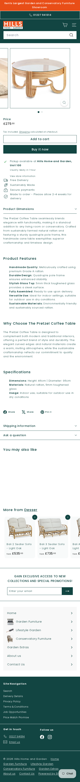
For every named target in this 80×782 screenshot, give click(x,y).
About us (9, 773)
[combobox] (40, 35)
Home (55, 759)
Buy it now (40, 149)
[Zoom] (64, 102)
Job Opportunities (15, 712)
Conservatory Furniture (19, 769)
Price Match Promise (16, 717)
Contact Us (27, 773)
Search (7, 691)
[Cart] (65, 25)
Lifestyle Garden (42, 764)
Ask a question (14, 435)
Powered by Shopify (52, 773)
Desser (30, 509)
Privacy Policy (12, 701)
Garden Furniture (15, 764)
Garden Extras (48, 769)
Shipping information (19, 426)
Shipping (24, 131)
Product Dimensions (18, 209)
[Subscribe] (67, 591)
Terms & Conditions (16, 706)
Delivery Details (13, 696)
